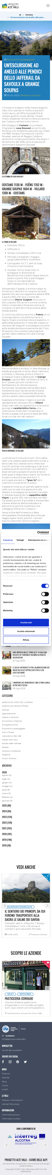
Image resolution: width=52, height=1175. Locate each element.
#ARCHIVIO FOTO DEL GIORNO (17, 702)
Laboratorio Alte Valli (11, 736)
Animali (5, 710)
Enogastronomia (10, 724)
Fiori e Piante (8, 732)
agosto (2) (6, 775)
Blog (4, 1081)
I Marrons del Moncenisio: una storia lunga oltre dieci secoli (31, 684)
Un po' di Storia (9, 758)
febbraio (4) (7, 797)
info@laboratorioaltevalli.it (14, 1039)
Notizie (29, 15)
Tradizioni (6, 754)
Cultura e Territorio (10, 717)
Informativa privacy (10, 1115)
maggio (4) (7, 786)
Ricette (5, 747)
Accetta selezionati (26, 631)
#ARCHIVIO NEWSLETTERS (15, 706)
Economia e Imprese (12, 721)
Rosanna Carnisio (31, 95)
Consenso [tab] (8, 540)
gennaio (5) (7, 800)
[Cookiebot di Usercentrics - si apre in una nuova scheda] (37, 533)
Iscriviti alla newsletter (12, 1050)
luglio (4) (6, 779)
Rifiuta (26, 640)
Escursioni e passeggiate (21, 59)
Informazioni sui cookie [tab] (39, 540)
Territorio (6, 1073)
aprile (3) (6, 790)
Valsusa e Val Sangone (12, 1100)
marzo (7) (6, 793)
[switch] (45, 594)
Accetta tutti (26, 622)
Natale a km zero (10, 739)
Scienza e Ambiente (11, 751)
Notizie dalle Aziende (11, 743)
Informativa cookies (11, 1119)
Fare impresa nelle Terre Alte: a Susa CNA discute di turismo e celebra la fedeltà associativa (30, 655)
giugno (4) (7, 782)
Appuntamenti (9, 713)
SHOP (5, 1089)
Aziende (5, 1077)
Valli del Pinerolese (10, 1104)
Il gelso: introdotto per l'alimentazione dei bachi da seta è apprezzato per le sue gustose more (31, 670)
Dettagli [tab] (20, 540)
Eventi (5, 1085)
